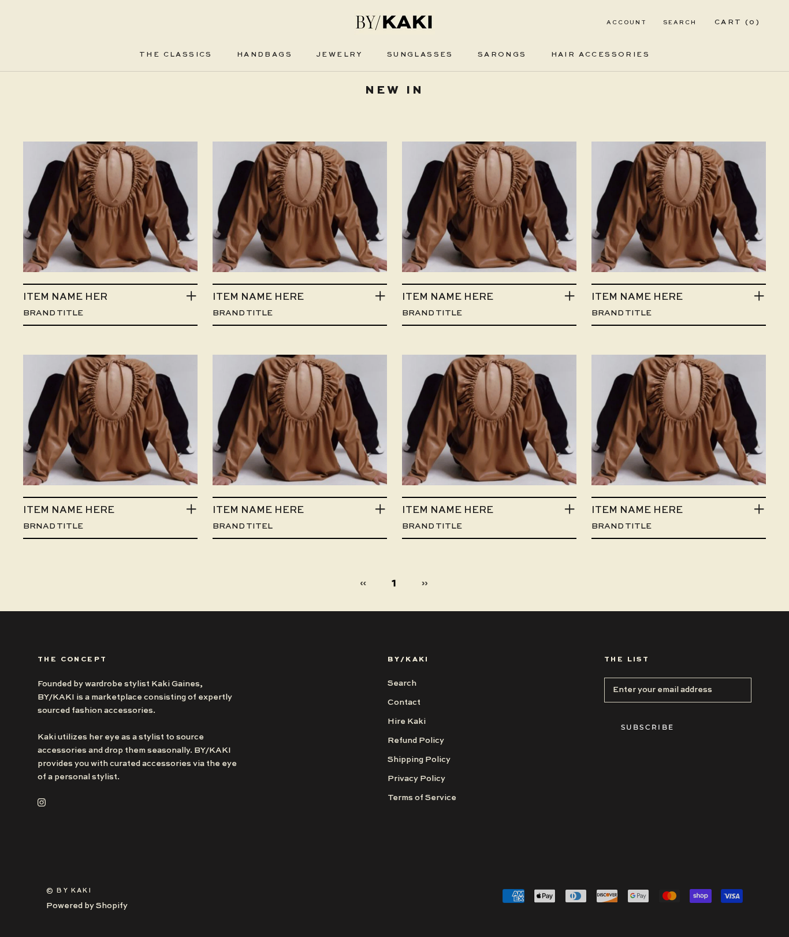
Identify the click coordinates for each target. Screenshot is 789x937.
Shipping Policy (419, 760)
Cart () (737, 22)
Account (626, 22)
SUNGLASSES (420, 54)
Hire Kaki (407, 721)
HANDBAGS (264, 54)
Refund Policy (416, 741)
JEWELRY (340, 54)
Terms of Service (422, 798)
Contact (404, 702)
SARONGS (502, 54)
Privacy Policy (416, 779)
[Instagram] (42, 802)
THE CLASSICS (176, 54)
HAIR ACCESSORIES (600, 54)
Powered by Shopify (87, 906)
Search (680, 22)
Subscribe (648, 727)
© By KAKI (69, 891)
